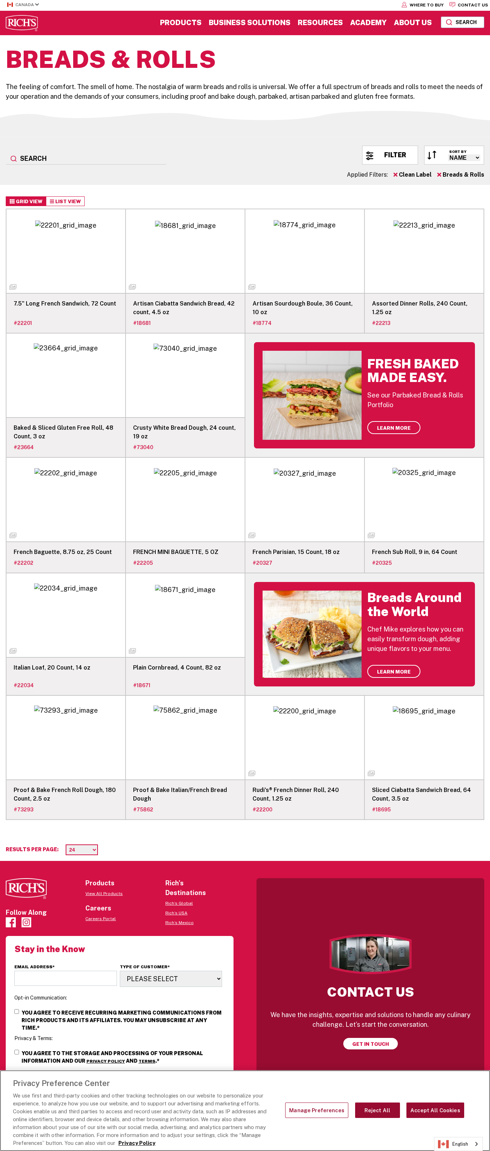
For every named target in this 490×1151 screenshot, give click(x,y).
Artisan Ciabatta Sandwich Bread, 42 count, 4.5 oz (184, 308)
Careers (98, 908)
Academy (368, 22)
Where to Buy (426, 5)
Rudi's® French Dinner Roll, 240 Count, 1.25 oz (296, 794)
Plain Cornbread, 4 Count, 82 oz (177, 667)
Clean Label (414, 174)
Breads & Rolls (462, 174)
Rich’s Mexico (179, 922)
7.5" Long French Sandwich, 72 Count (65, 303)
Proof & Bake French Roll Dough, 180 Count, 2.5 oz (65, 794)
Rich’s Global (179, 903)
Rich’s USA (176, 912)
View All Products (104, 893)
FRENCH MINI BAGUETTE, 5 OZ (175, 552)
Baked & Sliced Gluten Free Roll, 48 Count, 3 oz (63, 432)
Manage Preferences (316, 1110)
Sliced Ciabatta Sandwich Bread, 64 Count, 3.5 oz (421, 794)
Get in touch (370, 1044)
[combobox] (462, 22)
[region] (245, 1110)
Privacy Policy (105, 1061)
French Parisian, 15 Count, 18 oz (296, 552)
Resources (320, 22)
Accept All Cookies (435, 1110)
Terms (146, 1061)
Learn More (394, 428)
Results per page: (32, 849)
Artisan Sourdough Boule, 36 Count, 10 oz (303, 308)
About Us (413, 22)
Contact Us (472, 5)
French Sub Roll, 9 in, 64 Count (414, 552)
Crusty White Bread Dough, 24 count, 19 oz (184, 432)
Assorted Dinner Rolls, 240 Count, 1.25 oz (419, 308)
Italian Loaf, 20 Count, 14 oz (52, 667)
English (460, 1144)
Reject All (377, 1110)
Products (181, 22)
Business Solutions (250, 22)
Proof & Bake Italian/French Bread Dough (180, 794)
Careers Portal (100, 918)
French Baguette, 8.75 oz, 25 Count (63, 552)
